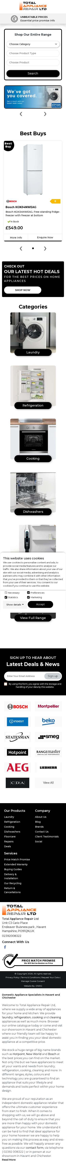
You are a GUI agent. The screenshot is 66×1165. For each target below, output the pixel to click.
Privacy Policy (13, 977)
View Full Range (33, 618)
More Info (16, 237)
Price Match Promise (17, 859)
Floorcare (10, 836)
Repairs (9, 841)
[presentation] (21, 114)
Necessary (13, 592)
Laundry (9, 816)
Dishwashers (12, 831)
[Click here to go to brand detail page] (17, 706)
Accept (40, 604)
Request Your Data (50, 977)
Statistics (13, 597)
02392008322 (11, 936)
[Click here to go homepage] (33, 5)
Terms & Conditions (30, 977)
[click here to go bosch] (13, 201)
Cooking (9, 826)
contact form (34, 1147)
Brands (39, 826)
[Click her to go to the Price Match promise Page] (32, 960)
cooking (37, 1017)
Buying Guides (13, 869)
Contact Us (42, 831)
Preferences (37, 592)
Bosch (52, 1054)
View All (48, 782)
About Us (40, 816)
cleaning (55, 1017)
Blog (38, 821)
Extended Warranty (16, 864)
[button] (33, 248)
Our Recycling (12, 883)
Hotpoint (19, 1054)
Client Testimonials (47, 836)
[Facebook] (5, 947)
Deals (7, 846)
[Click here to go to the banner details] (33, 97)
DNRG (39, 986)
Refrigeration (12, 821)
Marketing (36, 597)
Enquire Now (45, 237)
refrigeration (22, 1017)
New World (33, 1054)
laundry (7, 1017)
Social (38, 841)
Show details (13, 604)
